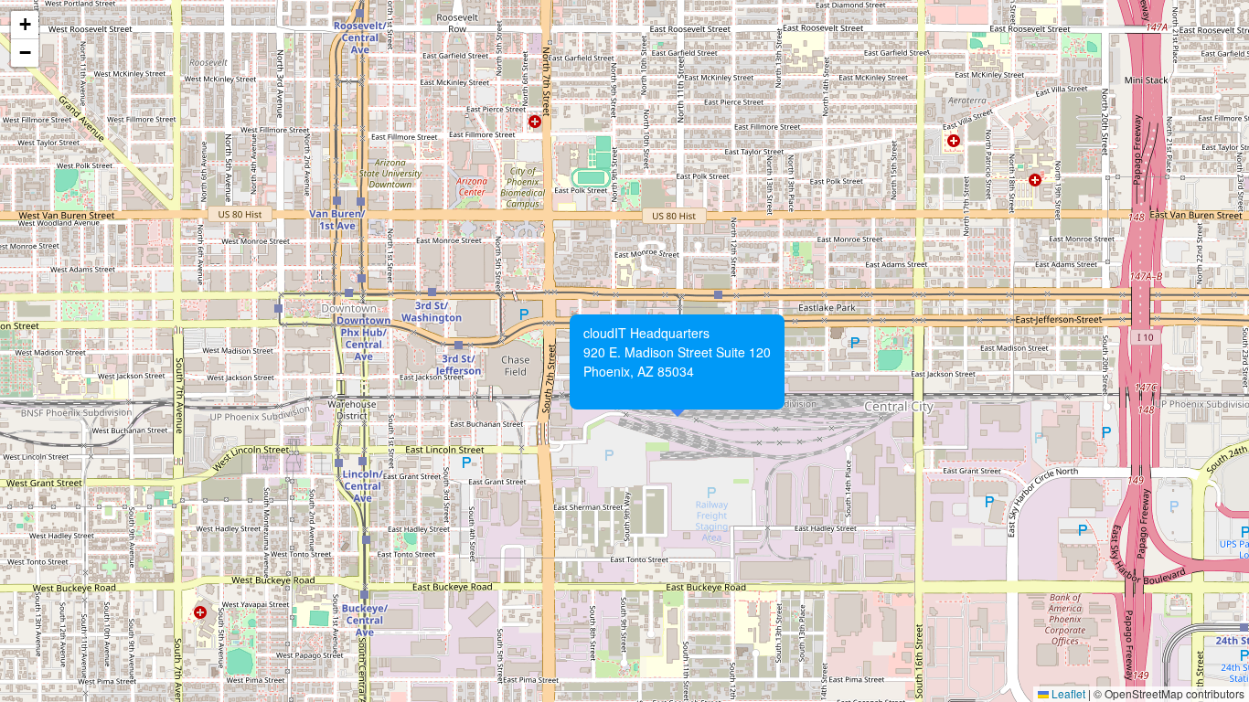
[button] (575, 319)
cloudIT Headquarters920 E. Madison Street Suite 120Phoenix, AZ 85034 (677, 361)
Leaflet (1067, 693)
